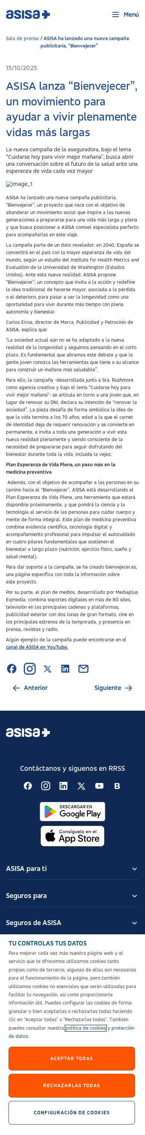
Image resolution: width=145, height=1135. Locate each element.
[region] (72, 1034)
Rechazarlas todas (71, 1085)
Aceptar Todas (71, 1058)
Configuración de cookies (72, 1112)
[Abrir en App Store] (72, 836)
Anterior (36, 688)
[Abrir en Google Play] (72, 811)
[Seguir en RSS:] (28, 786)
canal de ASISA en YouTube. (37, 647)
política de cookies (85, 1028)
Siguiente (107, 688)
